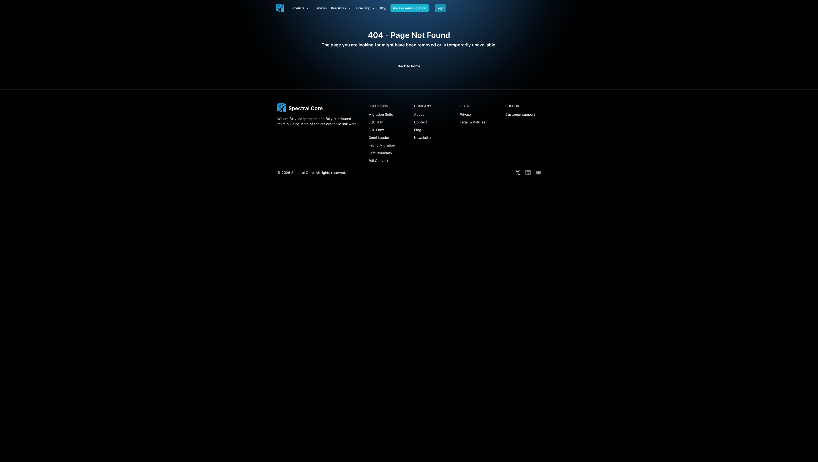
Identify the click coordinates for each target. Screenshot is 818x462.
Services (321, 8)
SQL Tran (375, 122)
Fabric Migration (381, 145)
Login (440, 8)
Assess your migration (409, 8)
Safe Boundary (380, 153)
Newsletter (423, 137)
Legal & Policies (472, 122)
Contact (420, 122)
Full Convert (378, 160)
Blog (383, 8)
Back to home (409, 66)
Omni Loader (378, 137)
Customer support (520, 114)
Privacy (466, 114)
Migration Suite (380, 114)
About (419, 114)
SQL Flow (376, 130)
